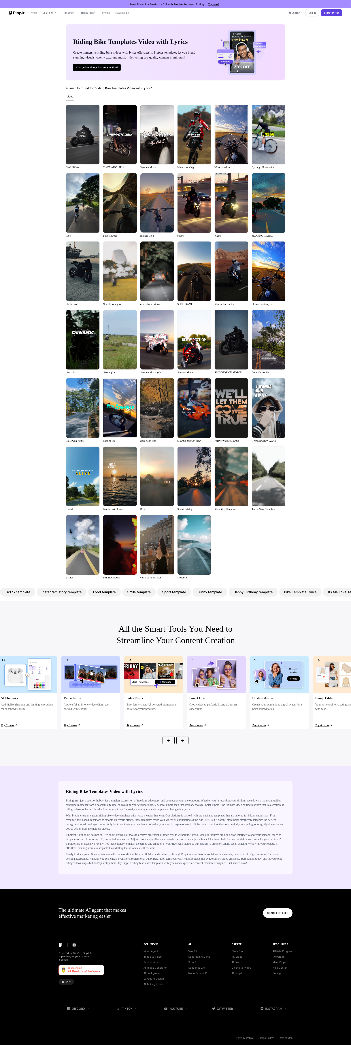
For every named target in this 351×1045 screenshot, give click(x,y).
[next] (182, 740)
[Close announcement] (345, 4)
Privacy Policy (244, 1037)
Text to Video (151, 962)
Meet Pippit (279, 962)
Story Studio (239, 951)
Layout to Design (154, 978)
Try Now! (213, 4)
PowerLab (279, 956)
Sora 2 (192, 962)
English (296, 12)
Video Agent (151, 951)
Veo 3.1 (192, 951)
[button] (97, 67)
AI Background (152, 973)
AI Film (235, 962)
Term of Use (285, 1037)
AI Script (237, 973)
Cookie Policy (266, 1037)
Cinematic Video (241, 967)
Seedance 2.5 (196, 967)
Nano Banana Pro (198, 973)
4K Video (237, 956)
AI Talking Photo (153, 984)
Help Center (280, 967)
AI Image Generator (155, 967)
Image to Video (153, 956)
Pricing (277, 973)
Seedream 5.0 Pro (199, 956)
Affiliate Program (282, 951)
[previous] (169, 740)
